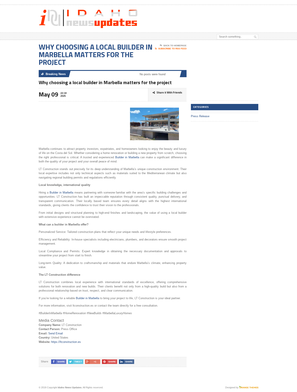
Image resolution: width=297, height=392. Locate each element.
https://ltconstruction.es (66, 342)
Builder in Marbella (127, 157)
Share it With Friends (169, 92)
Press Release (200, 116)
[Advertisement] (207, 15)
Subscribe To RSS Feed (172, 48)
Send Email (55, 333)
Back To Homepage (175, 45)
